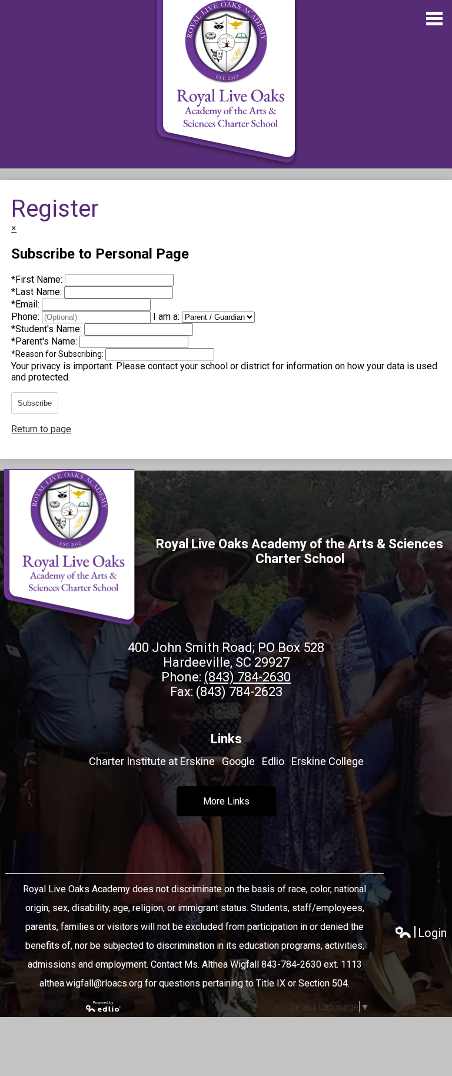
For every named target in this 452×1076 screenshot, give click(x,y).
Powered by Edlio (103, 1006)
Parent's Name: (45, 341)
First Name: (38, 279)
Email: (26, 304)
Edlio (273, 761)
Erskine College (327, 761)
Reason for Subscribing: (58, 354)
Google (238, 761)
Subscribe (35, 403)
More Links (226, 801)
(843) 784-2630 (247, 677)
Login (420, 933)
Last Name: (37, 291)
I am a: (166, 316)
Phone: (26, 316)
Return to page (41, 429)
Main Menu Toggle (434, 18)
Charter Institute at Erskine (152, 761)
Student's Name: (47, 329)
